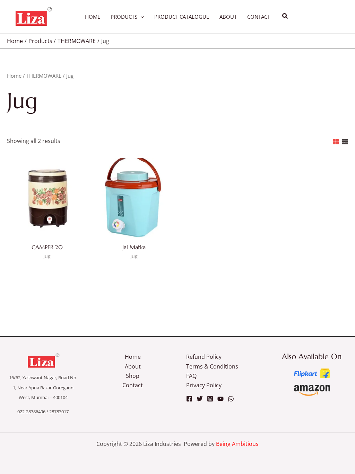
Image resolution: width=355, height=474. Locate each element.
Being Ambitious (237, 444)
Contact (132, 385)
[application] (140, 17)
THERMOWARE (43, 75)
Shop (132, 376)
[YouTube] (220, 399)
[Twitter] (200, 399)
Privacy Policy (204, 385)
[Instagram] (210, 399)
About (133, 366)
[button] (285, 16)
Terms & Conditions (212, 366)
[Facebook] (189, 399)
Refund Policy (204, 357)
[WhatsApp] (231, 399)
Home (14, 75)
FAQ (191, 376)
